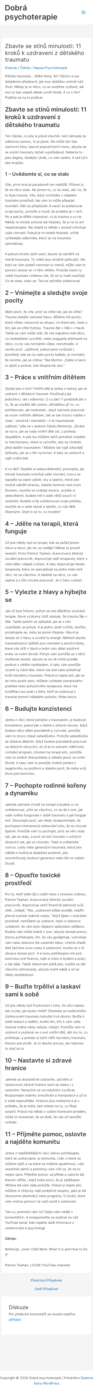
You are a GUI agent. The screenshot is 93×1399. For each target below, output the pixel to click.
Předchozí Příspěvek (46, 1280)
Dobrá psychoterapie (31, 12)
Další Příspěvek (46, 1289)
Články (25, 68)
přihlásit (15, 1319)
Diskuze (11, 68)
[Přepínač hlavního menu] (83, 12)
